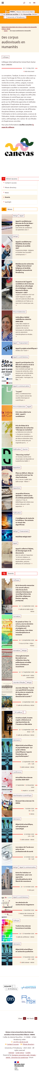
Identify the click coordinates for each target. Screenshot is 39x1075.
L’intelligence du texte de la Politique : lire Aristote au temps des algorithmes (25, 521)
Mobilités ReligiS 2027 (23, 537)
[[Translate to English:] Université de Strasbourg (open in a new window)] (11, 987)
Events (6, 31)
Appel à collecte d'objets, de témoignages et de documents (25, 551)
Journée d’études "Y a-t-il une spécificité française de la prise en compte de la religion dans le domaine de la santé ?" (25, 692)
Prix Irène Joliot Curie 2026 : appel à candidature (23, 414)
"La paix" (19, 392)
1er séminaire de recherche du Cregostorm (25, 904)
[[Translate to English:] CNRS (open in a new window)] (11, 999)
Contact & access (13, 1044)
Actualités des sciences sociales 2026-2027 (24, 779)
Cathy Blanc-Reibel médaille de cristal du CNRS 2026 (23, 319)
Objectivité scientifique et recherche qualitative (24, 950)
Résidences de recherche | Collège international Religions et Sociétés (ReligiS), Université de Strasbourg (25, 268)
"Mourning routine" (23, 455)
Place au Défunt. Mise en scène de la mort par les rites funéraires (24, 475)
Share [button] (20, 1018)
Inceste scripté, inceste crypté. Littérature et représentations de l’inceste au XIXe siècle (24, 721)
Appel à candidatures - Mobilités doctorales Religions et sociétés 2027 (24, 245)
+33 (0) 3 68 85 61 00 (20, 1042)
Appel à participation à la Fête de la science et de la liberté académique (25, 365)
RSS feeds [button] (30, 1018)
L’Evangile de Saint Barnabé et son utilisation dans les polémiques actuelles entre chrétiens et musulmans (23, 661)
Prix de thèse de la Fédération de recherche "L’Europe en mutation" (24, 428)
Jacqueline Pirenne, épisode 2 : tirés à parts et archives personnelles (24, 496)
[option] (19, 224)
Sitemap (11, 1053)
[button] (24, 3)
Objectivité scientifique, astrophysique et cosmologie (24, 826)
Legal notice (20, 1053)
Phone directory (28, 1044)
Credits (28, 1053)
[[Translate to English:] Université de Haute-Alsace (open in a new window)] (28, 987)
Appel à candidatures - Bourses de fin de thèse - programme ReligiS (24, 223)
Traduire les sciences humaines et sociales (23, 927)
